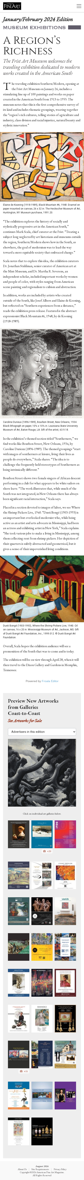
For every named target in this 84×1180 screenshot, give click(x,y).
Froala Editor (50, 681)
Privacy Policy (60, 1169)
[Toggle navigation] (79, 6)
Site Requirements (40, 1169)
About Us (22, 1169)
